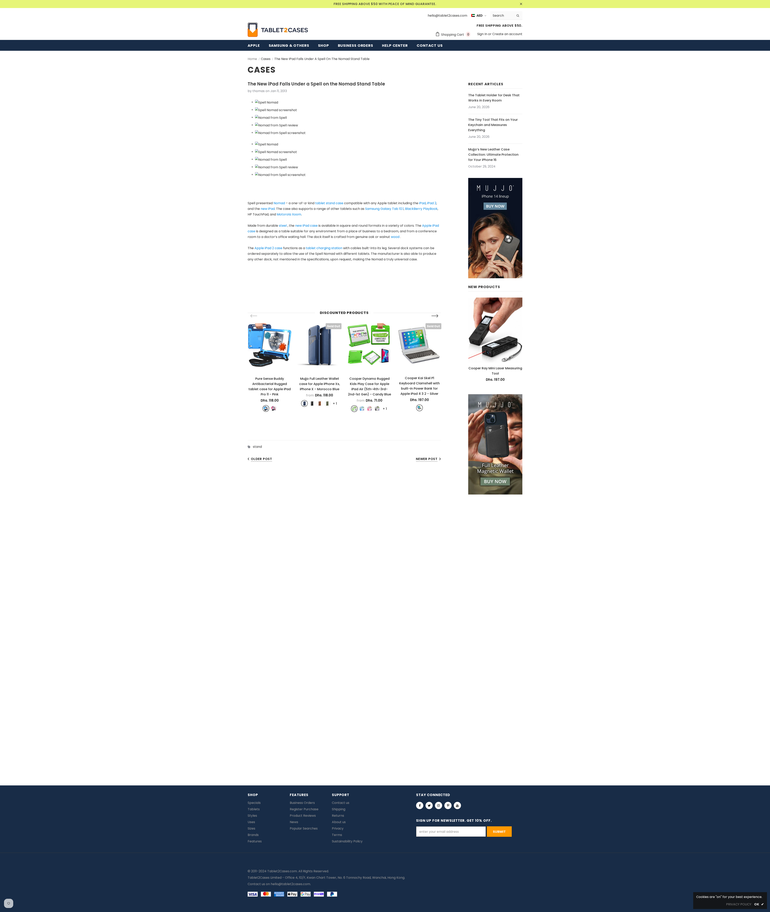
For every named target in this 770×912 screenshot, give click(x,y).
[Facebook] (419, 805)
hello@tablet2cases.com (290, 884)
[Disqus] (385, 599)
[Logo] (278, 29)
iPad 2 (431, 203)
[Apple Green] (354, 409)
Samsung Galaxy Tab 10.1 (384, 208)
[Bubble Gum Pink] (370, 409)
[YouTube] (457, 805)
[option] (270, 367)
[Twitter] (429, 805)
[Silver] (419, 408)
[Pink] (274, 408)
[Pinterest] (448, 805)
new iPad (268, 208)
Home (252, 59)
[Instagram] (438, 805)
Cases (266, 59)
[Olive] (327, 403)
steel (283, 225)
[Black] (312, 403)
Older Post (261, 459)
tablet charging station (324, 248)
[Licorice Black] (377, 409)
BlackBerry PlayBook (421, 208)
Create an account (507, 34)
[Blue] (266, 408)
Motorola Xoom (289, 214)
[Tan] (320, 403)
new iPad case (306, 225)
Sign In (482, 34)
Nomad (279, 203)
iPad (422, 203)
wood (395, 237)
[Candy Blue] (362, 409)
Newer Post (427, 459)
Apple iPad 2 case (268, 248)
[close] (521, 4)
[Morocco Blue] (304, 403)
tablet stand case (329, 203)
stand (257, 446)
